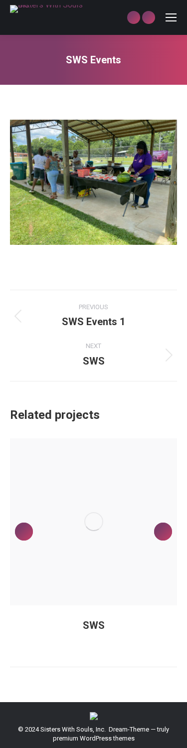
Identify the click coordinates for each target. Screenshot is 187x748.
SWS (94, 625)
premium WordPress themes (94, 738)
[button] (24, 532)
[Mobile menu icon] (171, 17)
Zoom (80, 522)
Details (107, 522)
